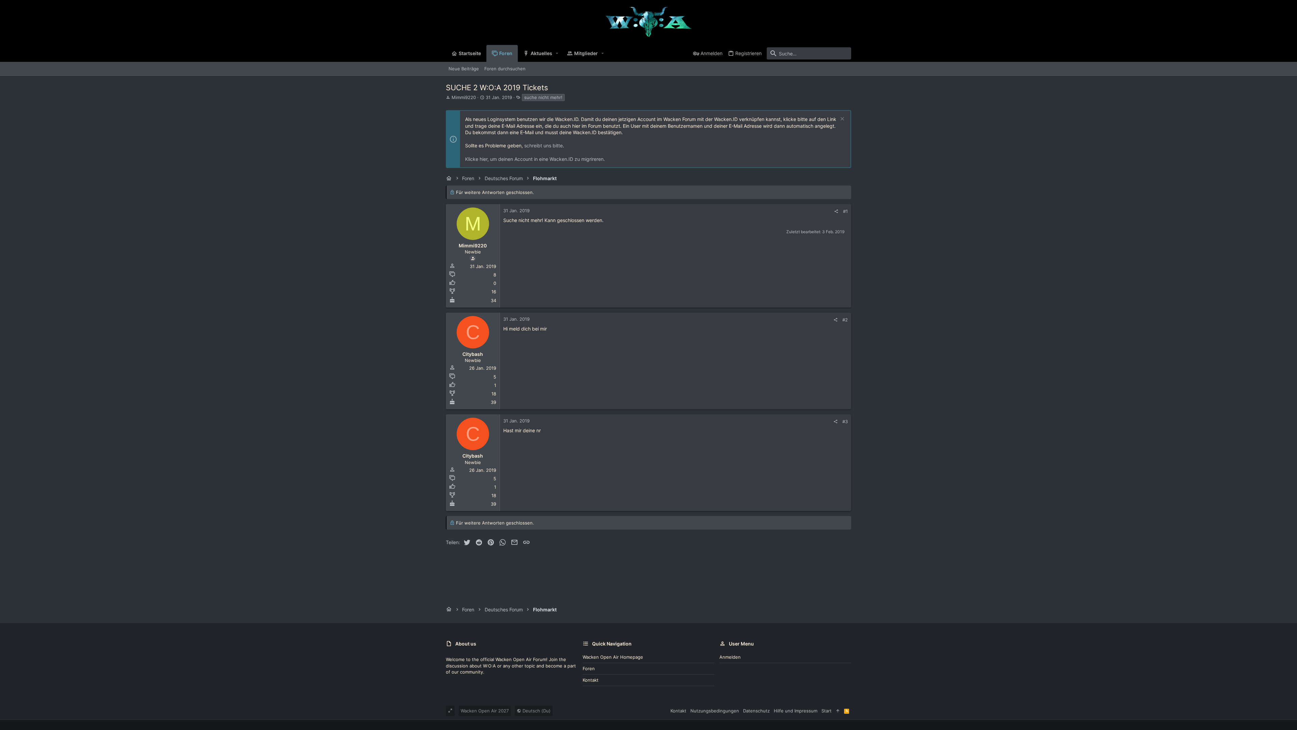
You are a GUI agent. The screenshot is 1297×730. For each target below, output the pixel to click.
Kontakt (591, 680)
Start (826, 710)
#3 (845, 421)
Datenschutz (756, 710)
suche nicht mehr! (543, 97)
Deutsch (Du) (536, 710)
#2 (845, 319)
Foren (589, 668)
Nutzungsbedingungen (714, 710)
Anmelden (730, 657)
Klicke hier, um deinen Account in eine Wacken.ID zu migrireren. (535, 159)
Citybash (472, 354)
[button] (557, 53)
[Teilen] (836, 211)
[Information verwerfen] (841, 119)
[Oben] (838, 711)
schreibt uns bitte (543, 145)
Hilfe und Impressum (795, 710)
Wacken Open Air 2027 (485, 710)
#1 (845, 211)
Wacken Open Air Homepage (613, 657)
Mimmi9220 (464, 97)
